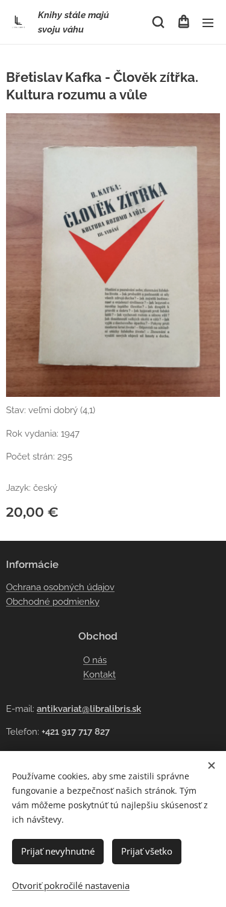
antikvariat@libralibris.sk (89, 708)
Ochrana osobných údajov (60, 587)
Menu (208, 22)
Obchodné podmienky (52, 601)
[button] (158, 22)
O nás (95, 660)
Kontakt (99, 674)
